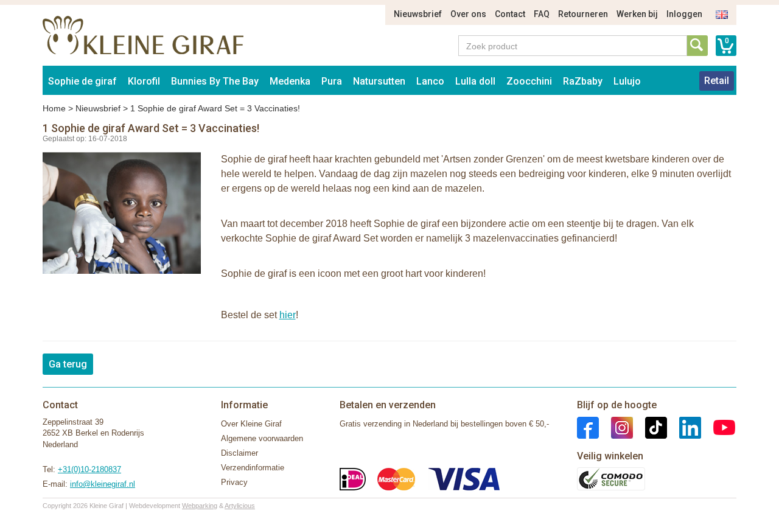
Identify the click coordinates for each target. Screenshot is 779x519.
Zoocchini (529, 81)
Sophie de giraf (82, 81)
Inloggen (684, 14)
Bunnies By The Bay (215, 81)
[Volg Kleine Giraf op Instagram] (616, 426)
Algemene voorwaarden (262, 438)
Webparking (199, 505)
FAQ (542, 14)
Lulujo (627, 81)
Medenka (290, 81)
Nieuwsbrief (418, 14)
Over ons (468, 14)
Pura (331, 81)
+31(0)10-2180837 (89, 469)
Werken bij (637, 14)
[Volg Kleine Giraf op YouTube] (718, 426)
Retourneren (583, 14)
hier (287, 315)
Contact (510, 14)
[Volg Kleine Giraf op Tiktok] (650, 426)
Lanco (430, 81)
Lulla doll (475, 81)
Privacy (234, 482)
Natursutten (379, 81)
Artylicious (240, 505)
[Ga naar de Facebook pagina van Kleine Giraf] (588, 426)
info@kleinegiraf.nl (102, 484)
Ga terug (68, 364)
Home (54, 108)
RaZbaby (583, 81)
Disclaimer (239, 453)
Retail (716, 80)
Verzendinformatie (252, 467)
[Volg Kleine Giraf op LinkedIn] (684, 426)
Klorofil (144, 81)
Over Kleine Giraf (251, 423)
